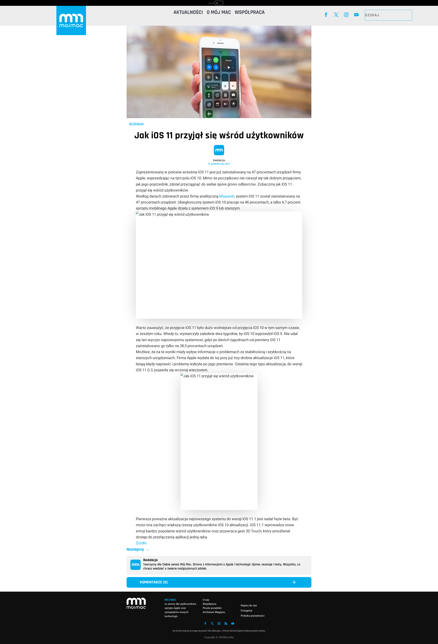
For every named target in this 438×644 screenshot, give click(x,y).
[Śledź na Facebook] (326, 14)
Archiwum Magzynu (214, 612)
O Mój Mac (219, 13)
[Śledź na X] (336, 14)
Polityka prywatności (253, 615)
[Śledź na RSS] (226, 623)
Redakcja (219, 160)
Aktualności (188, 13)
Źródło (141, 543)
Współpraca (250, 13)
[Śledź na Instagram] (346, 14)
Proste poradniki (212, 608)
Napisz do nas (249, 605)
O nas (206, 599)
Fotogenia (246, 610)
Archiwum (136, 123)
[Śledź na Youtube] (356, 14)
